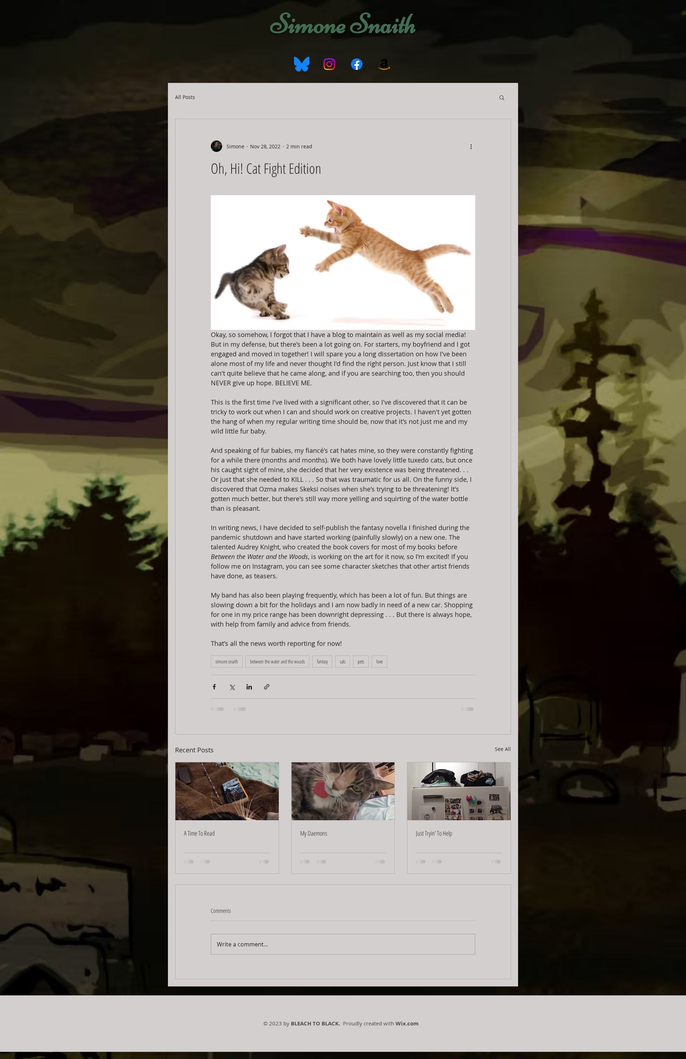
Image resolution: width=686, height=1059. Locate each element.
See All (503, 749)
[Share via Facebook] (214, 686)
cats (343, 661)
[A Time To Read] (227, 791)
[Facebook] (356, 64)
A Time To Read (199, 833)
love (379, 661)
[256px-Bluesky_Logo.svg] (301, 64)
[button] (501, 97)
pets (361, 661)
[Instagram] (329, 64)
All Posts (185, 97)
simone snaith (226, 661)
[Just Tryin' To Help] (459, 791)
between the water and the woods (277, 661)
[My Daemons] (343, 791)
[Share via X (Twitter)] (231, 686)
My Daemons (313, 833)
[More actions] (471, 146)
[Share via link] (266, 686)
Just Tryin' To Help (434, 833)
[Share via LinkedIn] (249, 686)
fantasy (322, 661)
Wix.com (407, 1023)
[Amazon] (384, 64)
